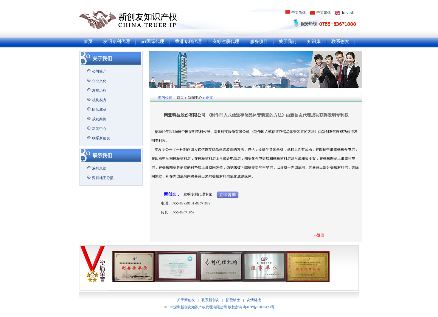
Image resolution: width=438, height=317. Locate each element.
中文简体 (298, 12)
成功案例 (99, 118)
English (348, 12)
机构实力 (99, 99)
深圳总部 (99, 168)
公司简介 (99, 71)
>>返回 (318, 235)
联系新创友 (101, 138)
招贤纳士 (233, 299)
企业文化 (99, 80)
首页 (88, 41)
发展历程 (99, 90)
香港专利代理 (188, 41)
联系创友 (340, 41)
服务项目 (259, 41)
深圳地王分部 (103, 177)
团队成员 (99, 109)
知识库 (314, 41)
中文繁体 (323, 12)
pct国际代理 (152, 41)
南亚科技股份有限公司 (185, 115)
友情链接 (254, 299)
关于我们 (287, 41)
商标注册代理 (225, 41)
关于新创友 (186, 299)
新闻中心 (99, 128)
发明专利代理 (116, 41)
